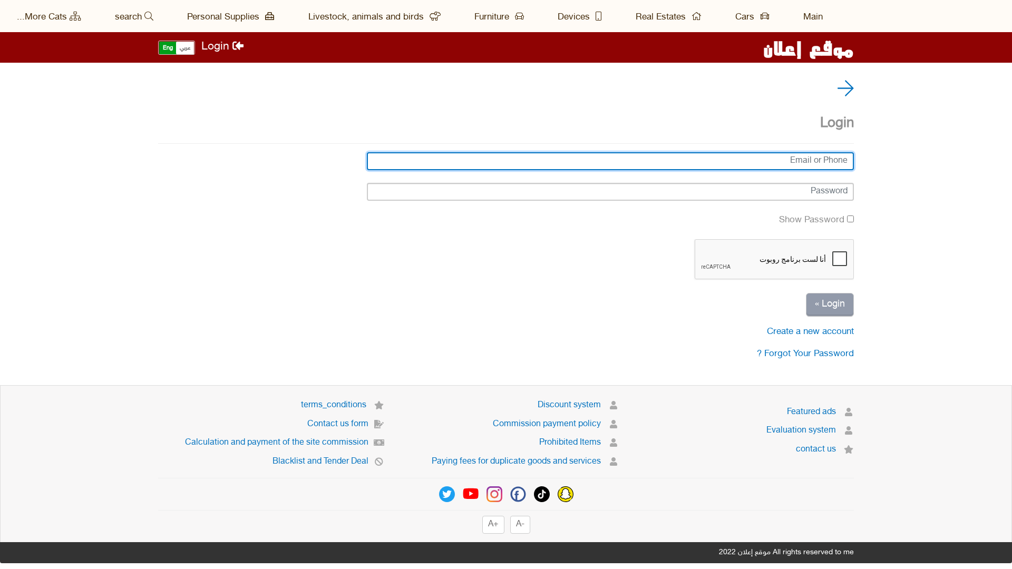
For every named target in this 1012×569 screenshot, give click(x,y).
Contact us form (337, 424)
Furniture (493, 17)
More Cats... (42, 17)
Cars (746, 17)
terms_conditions (334, 405)
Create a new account (810, 332)
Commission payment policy (548, 424)
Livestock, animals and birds (367, 17)
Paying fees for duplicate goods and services (517, 462)
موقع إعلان (808, 47)
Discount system (570, 405)
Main (813, 17)
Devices (575, 17)
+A (493, 524)
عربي (185, 48)
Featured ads (812, 412)
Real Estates (662, 17)
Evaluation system (802, 431)
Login (216, 47)
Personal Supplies (224, 17)
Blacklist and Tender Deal (320, 462)
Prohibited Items (571, 443)
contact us (817, 450)
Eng (168, 48)
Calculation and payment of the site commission (276, 443)
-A (520, 524)
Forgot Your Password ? (805, 354)
